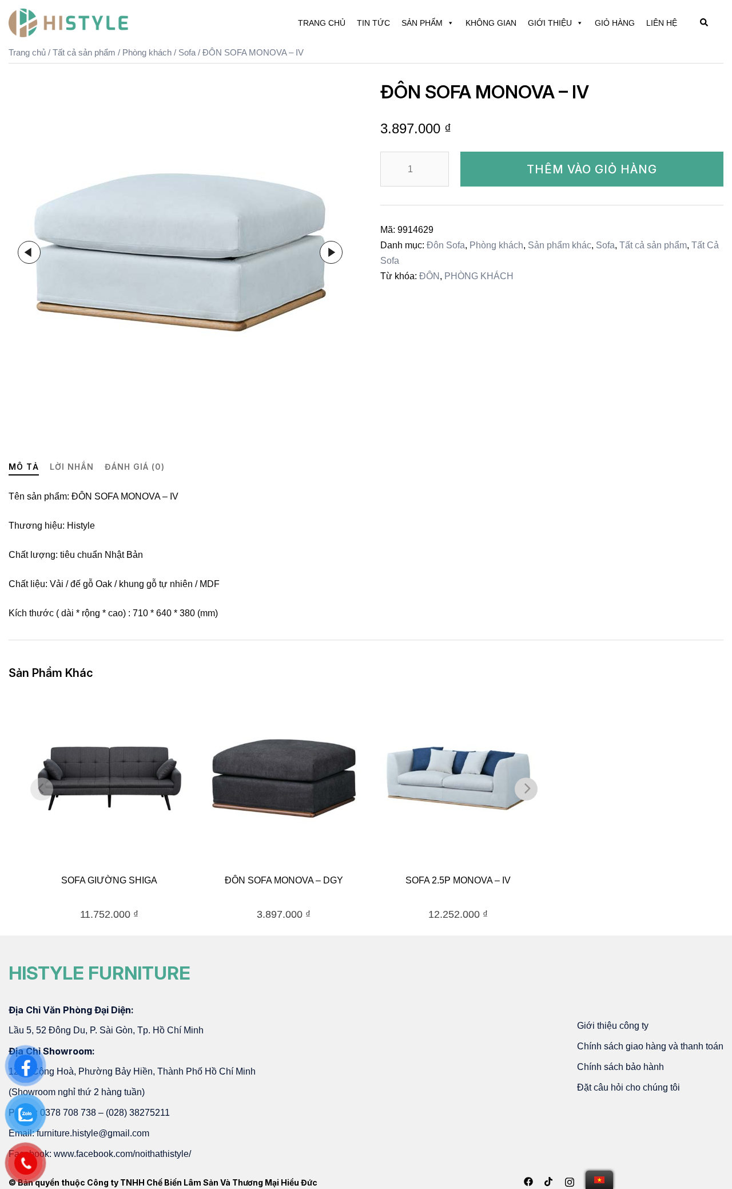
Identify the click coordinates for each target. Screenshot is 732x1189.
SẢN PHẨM (422, 22)
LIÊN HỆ (661, 22)
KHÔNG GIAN (491, 22)
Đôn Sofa (446, 245)
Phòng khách (147, 52)
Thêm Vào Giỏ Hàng (592, 169)
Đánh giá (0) (135, 466)
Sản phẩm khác (559, 245)
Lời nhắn (72, 466)
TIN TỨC (373, 22)
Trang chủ (27, 52)
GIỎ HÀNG (615, 22)
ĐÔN (429, 276)
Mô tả (24, 466)
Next (331, 252)
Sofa (187, 52)
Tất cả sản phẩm (84, 52)
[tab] (24, 467)
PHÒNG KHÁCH (479, 276)
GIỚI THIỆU (550, 22)
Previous (29, 252)
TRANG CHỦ (321, 22)
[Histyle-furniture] (69, 22)
